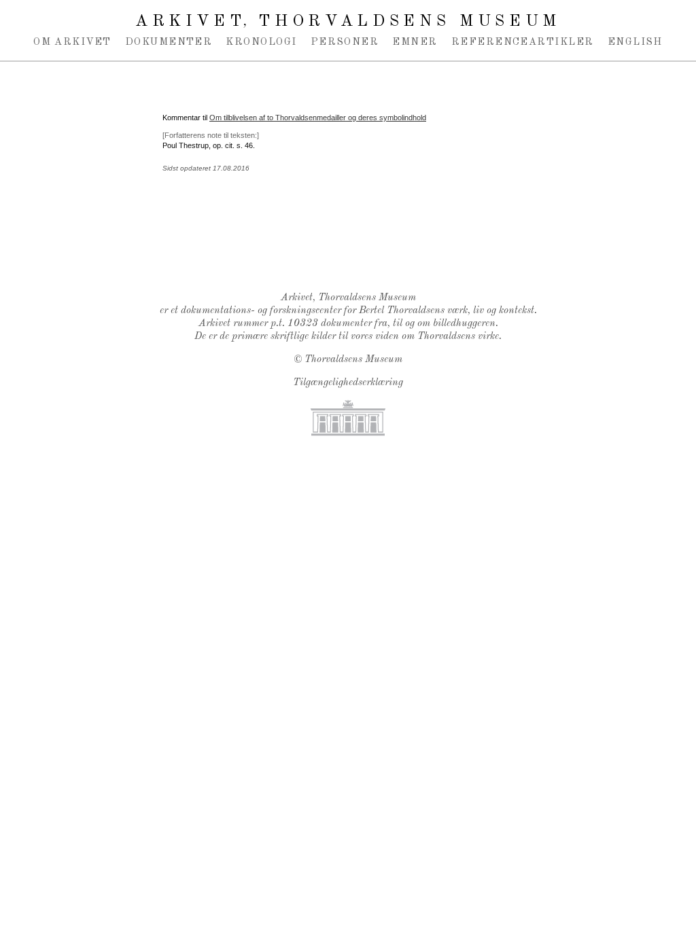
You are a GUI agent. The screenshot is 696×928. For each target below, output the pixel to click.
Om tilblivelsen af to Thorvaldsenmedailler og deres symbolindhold (317, 117)
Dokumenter (169, 42)
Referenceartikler (522, 42)
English (635, 42)
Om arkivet (72, 42)
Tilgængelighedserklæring (348, 383)
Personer (345, 42)
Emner (414, 42)
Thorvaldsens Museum (353, 360)
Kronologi (261, 42)
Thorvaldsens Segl (351, 246)
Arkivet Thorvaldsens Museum (348, 22)
